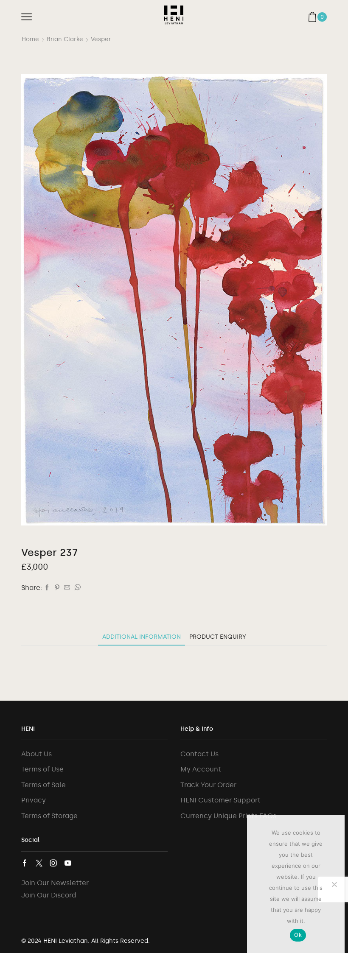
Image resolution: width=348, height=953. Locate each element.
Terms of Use (42, 769)
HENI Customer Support (220, 800)
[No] (334, 884)
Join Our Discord (48, 895)
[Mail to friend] (67, 588)
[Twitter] (39, 863)
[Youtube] (68, 863)
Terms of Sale (43, 785)
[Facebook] (47, 588)
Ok (298, 934)
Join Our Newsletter (55, 883)
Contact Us (199, 754)
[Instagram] (53, 863)
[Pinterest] (57, 588)
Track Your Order (208, 785)
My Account (200, 769)
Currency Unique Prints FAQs (228, 816)
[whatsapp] (76, 588)
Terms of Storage (49, 816)
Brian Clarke (65, 39)
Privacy (33, 800)
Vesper (101, 39)
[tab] (141, 637)
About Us (36, 754)
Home (30, 39)
